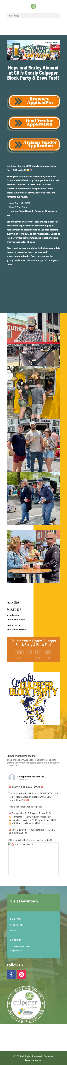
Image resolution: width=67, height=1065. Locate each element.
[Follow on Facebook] (11, 974)
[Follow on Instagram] (21, 974)
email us (13, 930)
